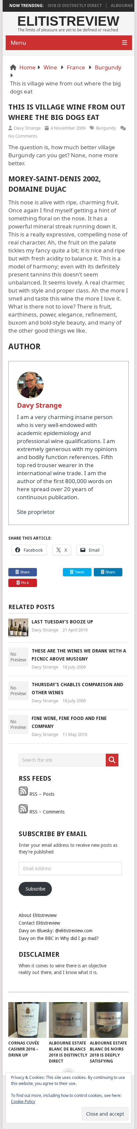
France (76, 67)
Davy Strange (27, 128)
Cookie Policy (23, 1101)
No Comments (22, 136)
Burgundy (108, 67)
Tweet (78, 572)
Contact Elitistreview (39, 923)
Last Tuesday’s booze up (62, 621)
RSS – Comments (46, 811)
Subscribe (35, 889)
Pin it (25, 583)
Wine (50, 67)
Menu (18, 42)
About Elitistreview (38, 915)
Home (27, 67)
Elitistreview (68, 21)
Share (25, 572)
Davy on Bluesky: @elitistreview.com (55, 930)
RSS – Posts (41, 794)
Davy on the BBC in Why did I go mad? (59, 938)
